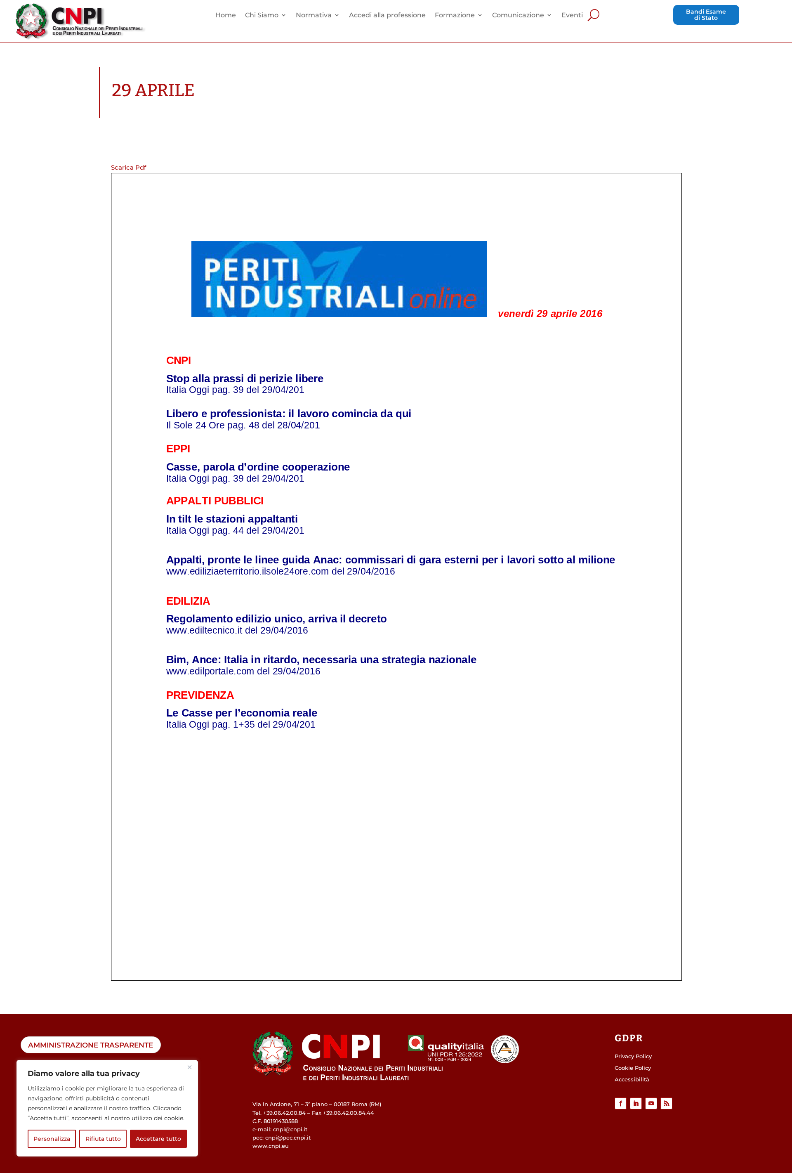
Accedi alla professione (387, 15)
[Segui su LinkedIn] (636, 1103)
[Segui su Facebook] (621, 1103)
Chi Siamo (261, 15)
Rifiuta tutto (103, 1138)
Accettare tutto (158, 1138)
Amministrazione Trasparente (90, 1045)
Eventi (572, 15)
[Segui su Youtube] (651, 1103)
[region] (107, 1108)
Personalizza (51, 1138)
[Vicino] (189, 1067)
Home (225, 15)
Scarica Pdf (128, 167)
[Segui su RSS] (666, 1103)
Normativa (314, 15)
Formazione (455, 15)
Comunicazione (518, 15)
